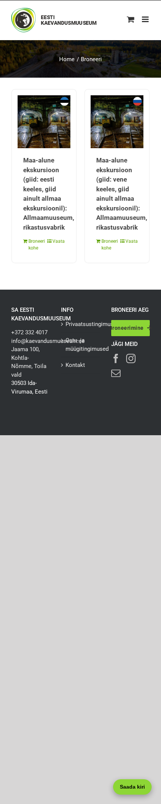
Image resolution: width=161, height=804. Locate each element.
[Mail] (116, 373)
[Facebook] (116, 358)
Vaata (58, 241)
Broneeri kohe (35, 245)
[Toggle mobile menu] (146, 19)
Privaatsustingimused (81, 324)
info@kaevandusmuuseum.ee (48, 341)
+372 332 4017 (29, 332)
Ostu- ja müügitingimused (81, 344)
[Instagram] (131, 358)
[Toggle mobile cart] (130, 19)
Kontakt (75, 365)
